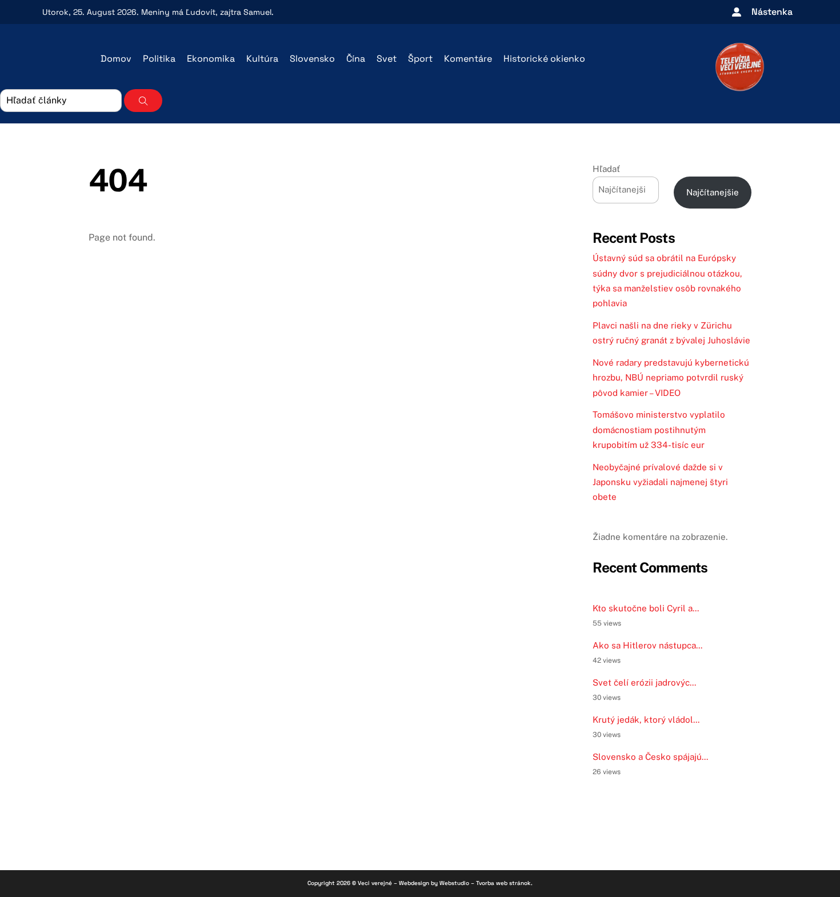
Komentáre (468, 59)
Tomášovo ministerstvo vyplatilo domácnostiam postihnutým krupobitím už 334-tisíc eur (659, 430)
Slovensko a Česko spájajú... (650, 757)
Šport (420, 59)
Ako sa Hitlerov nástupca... (647, 645)
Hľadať (606, 169)
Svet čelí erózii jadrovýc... (644, 682)
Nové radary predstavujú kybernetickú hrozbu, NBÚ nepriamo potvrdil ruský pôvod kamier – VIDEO (671, 378)
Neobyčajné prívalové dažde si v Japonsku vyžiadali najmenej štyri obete (660, 482)
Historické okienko (544, 59)
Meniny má (178, 12)
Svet (387, 59)
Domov (116, 59)
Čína (355, 59)
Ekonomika (211, 59)
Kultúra (262, 59)
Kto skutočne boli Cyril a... (646, 608)
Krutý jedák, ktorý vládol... (646, 719)
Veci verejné (375, 883)
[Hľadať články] (143, 100)
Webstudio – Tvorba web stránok (485, 883)
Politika (159, 59)
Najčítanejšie (712, 192)
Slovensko (312, 59)
